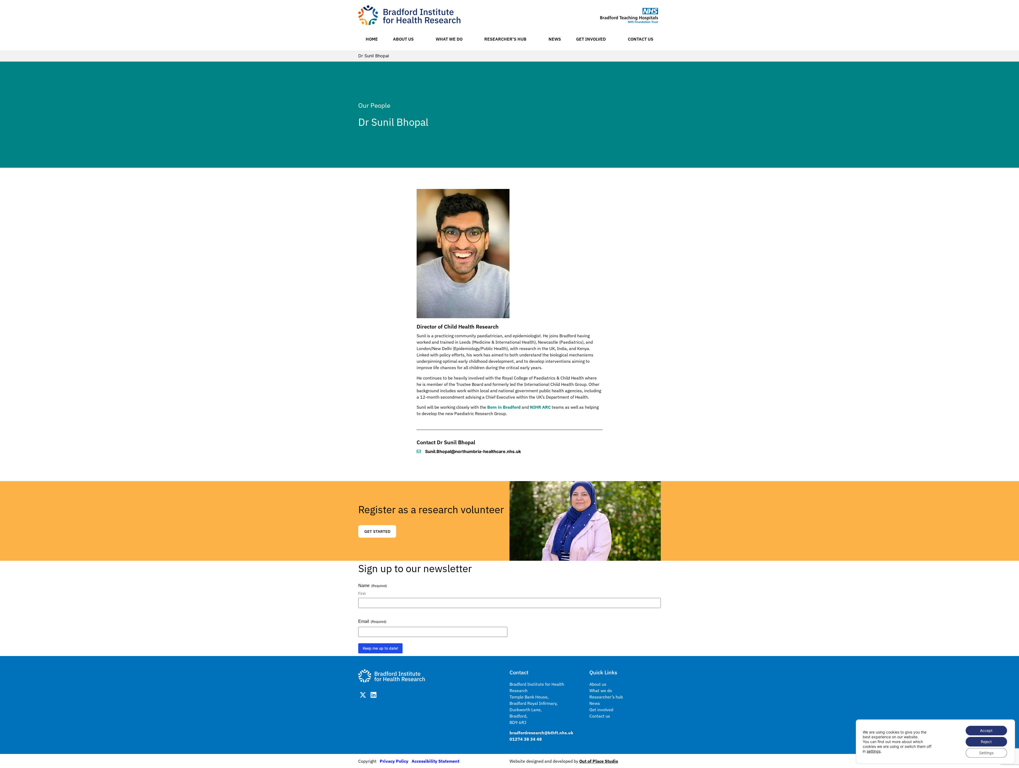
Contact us (640, 39)
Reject (986, 741)
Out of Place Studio (598, 761)
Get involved (591, 39)
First (362, 593)
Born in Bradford (504, 407)
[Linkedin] (373, 695)
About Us (403, 39)
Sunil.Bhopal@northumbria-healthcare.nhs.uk (473, 451)
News (555, 39)
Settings (986, 752)
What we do (449, 39)
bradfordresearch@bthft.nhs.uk (541, 732)
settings (873, 751)
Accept (986, 730)
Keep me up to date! (380, 648)
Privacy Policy (394, 761)
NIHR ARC (540, 407)
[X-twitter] (363, 695)
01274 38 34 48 (526, 739)
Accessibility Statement (435, 761)
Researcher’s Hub (505, 39)
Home (372, 39)
